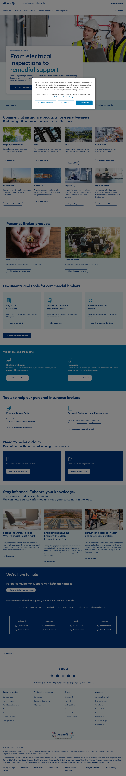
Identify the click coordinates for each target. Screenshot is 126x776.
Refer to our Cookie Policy (63, 97)
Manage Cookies (45, 103)
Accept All (84, 103)
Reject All (66, 103)
